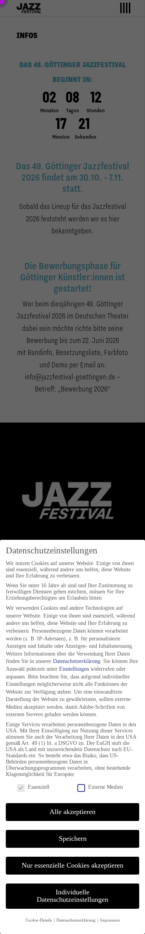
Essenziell (38, 787)
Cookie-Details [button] (39, 920)
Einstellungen (74, 669)
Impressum (110, 920)
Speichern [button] (73, 838)
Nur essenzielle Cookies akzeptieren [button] (72, 865)
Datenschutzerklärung (76, 661)
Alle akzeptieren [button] (72, 812)
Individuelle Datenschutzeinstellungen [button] (72, 896)
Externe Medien (105, 787)
